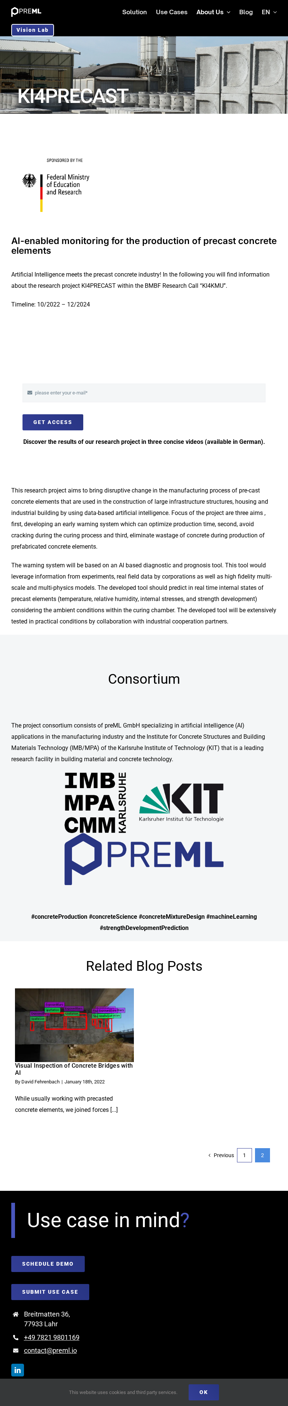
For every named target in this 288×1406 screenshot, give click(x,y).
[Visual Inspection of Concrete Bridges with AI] (74, 1025)
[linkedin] (17, 1370)
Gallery (87, 1025)
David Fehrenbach (40, 1082)
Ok (204, 1392)
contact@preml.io (50, 1350)
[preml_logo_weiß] (26, 9)
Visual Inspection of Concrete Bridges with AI (62, 1025)
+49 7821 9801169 (52, 1337)
